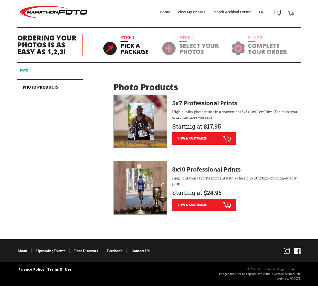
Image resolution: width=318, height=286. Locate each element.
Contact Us (141, 251)
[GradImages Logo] (53, 18)
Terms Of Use (59, 269)
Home (165, 11)
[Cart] (291, 13)
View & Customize (192, 138)
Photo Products (40, 87)
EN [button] (262, 11)
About (22, 251)
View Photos (191, 11)
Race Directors (86, 251)
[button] (277, 13)
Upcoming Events (50, 251)
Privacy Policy (31, 269)
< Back (22, 70)
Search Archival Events (232, 11)
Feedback (115, 251)
